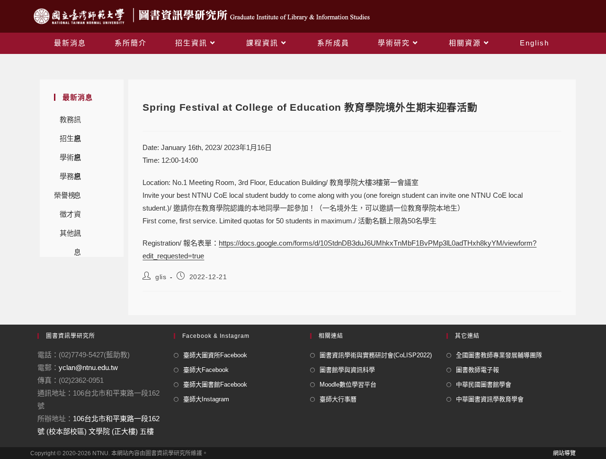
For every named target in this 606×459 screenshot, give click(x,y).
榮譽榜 (64, 195)
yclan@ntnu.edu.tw (88, 367)
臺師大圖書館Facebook (215, 384)
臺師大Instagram (206, 399)
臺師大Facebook (206, 369)
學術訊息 (70, 160)
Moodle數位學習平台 (348, 384)
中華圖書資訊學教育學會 (490, 399)
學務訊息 (70, 179)
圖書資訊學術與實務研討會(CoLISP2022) (376, 355)
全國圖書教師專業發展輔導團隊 (499, 355)
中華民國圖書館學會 (483, 384)
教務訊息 (70, 122)
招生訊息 (70, 141)
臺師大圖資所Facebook (215, 355)
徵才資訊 (70, 217)
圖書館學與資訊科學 (347, 369)
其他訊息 (70, 236)
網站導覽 (564, 453)
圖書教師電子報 (477, 369)
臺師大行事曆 (338, 399)
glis (160, 277)
